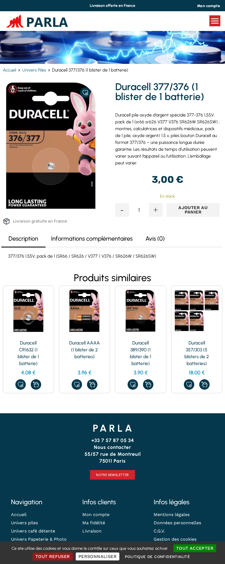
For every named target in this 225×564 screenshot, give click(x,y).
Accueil (9, 70)
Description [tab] (23, 238)
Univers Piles (34, 70)
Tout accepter (194, 548)
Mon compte (95, 514)
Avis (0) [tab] (155, 238)
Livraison (92, 531)
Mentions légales (172, 514)
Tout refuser (52, 556)
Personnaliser (97, 556)
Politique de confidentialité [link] (157, 556)
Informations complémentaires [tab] (92, 238)
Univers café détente (33, 531)
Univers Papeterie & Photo (39, 539)
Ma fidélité (93, 522)
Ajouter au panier (192, 210)
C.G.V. (159, 531)
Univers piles (24, 522)
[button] (36, 384)
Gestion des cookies (175, 539)
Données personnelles (177, 522)
